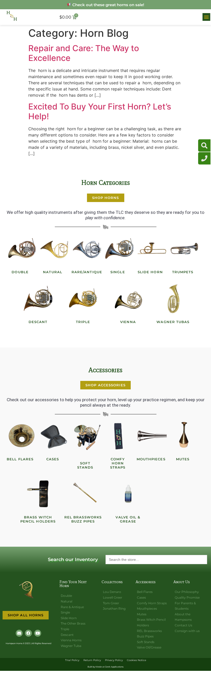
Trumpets (183, 272)
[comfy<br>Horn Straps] (119, 435)
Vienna (128, 322)
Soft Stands (85, 465)
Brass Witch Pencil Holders (38, 519)
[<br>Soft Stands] (87, 435)
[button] (206, 17)
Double (20, 272)
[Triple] (83, 298)
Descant (38, 322)
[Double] (21, 248)
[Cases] (54, 435)
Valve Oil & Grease (128, 519)
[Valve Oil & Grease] (128, 494)
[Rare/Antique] (87, 248)
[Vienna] (128, 298)
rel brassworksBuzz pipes (83, 519)
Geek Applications (114, 666)
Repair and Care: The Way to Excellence (83, 53)
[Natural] (54, 248)
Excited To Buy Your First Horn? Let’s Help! (99, 111)
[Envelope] (19, 633)
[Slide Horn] (152, 248)
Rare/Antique (87, 272)
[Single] (119, 248)
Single (117, 272)
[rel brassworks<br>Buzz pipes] (83, 494)
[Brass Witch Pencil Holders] (38, 494)
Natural (52, 272)
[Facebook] (28, 633)
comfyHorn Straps (118, 463)
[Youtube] (37, 633)
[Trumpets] (184, 248)
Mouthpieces (151, 459)
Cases (52, 459)
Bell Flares (20, 459)
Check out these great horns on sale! (107, 4)
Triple (83, 322)
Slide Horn (150, 272)
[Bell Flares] (21, 435)
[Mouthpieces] (152, 435)
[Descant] (38, 298)
